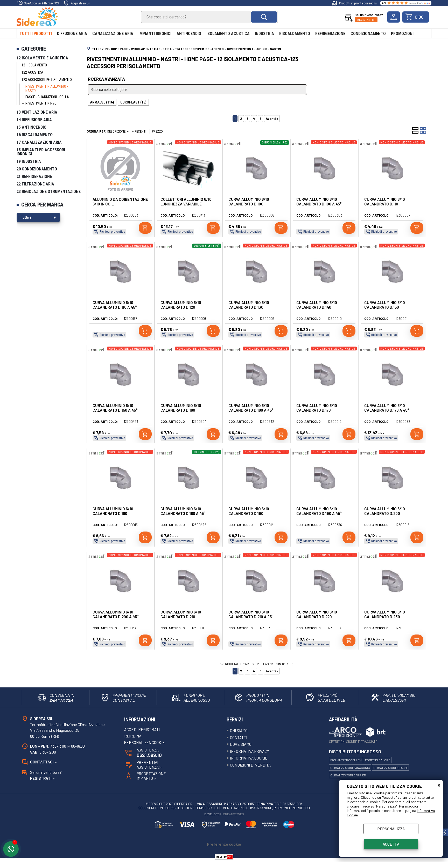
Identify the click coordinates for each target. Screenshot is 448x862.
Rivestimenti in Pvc (41, 103)
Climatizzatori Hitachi (390, 767)
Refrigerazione (330, 33)
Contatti (238, 737)
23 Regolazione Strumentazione (49, 191)
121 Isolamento (34, 65)
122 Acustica (32, 72)
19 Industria (29, 161)
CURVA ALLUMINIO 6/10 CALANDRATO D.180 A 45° (183, 511)
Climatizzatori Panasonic (350, 767)
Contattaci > (43, 762)
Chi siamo (239, 730)
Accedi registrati (142, 729)
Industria (264, 33)
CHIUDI (439, 785)
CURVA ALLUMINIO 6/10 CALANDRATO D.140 (316, 304)
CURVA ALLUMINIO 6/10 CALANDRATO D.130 (248, 304)
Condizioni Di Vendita (250, 765)
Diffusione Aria (72, 33)
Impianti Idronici (154, 33)
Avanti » (272, 118)
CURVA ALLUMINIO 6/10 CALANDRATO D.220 (316, 614)
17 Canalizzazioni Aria (39, 142)
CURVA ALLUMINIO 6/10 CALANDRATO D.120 (180, 304)
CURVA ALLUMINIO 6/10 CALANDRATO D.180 (113, 511)
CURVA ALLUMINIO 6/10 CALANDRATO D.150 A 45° (115, 407)
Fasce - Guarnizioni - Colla (47, 97)
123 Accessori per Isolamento (47, 80)
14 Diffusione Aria (34, 119)
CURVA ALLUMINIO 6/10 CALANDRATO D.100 (248, 201)
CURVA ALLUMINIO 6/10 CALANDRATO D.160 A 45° (251, 407)
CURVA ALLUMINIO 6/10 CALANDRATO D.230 (384, 614)
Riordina (132, 736)
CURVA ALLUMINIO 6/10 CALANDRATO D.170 (316, 407)
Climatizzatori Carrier (348, 775)
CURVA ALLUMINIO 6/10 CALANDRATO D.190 (248, 511)
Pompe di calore (377, 760)
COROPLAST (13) (133, 102)
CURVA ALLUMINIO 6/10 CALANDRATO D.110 (384, 201)
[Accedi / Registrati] (393, 17)
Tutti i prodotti (35, 33)
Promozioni (402, 33)
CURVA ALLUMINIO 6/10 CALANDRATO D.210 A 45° (251, 614)
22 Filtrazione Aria (35, 184)
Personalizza (391, 828)
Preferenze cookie (224, 844)
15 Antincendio (31, 127)
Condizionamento (368, 33)
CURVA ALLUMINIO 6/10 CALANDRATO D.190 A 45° (319, 511)
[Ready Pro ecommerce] (224, 857)
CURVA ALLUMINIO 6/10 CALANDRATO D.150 (384, 304)
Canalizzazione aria (112, 33)
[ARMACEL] (165, 147)
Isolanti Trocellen (346, 760)
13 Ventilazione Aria (37, 112)
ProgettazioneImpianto (151, 776)
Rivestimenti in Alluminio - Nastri (46, 88)
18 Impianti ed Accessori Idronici (41, 151)
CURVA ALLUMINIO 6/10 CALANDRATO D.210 (180, 614)
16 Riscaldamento (35, 134)
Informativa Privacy (249, 751)
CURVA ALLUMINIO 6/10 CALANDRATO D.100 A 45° (319, 201)
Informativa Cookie (249, 758)
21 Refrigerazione (34, 176)
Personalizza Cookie (144, 742)
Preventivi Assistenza (149, 764)
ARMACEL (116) (102, 102)
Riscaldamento (294, 33)
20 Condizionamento (37, 169)
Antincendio (189, 33)
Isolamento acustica (228, 33)
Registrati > (366, 19)
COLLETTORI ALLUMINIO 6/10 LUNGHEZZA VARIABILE (186, 201)
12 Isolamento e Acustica (42, 58)
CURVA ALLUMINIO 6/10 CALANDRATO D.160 (180, 407)
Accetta (391, 844)
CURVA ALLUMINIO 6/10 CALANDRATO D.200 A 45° (116, 614)
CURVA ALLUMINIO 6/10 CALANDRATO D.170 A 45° (386, 407)
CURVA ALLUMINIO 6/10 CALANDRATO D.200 (384, 511)
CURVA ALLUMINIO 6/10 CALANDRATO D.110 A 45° (115, 304)
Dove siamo (240, 744)
